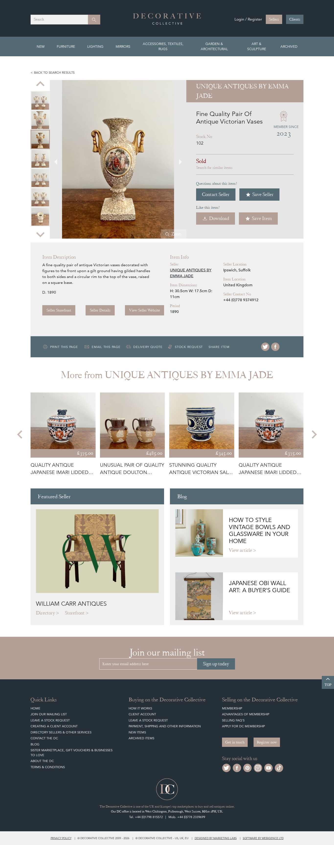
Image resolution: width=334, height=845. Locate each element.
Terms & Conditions (48, 767)
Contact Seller (216, 194)
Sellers (274, 19)
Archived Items (141, 738)
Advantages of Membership (245, 714)
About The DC (42, 761)
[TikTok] (279, 767)
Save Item (262, 218)
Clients (294, 19)
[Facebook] (275, 346)
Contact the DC (44, 738)
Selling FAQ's (233, 720)
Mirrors (123, 46)
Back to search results (54, 72)
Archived (288, 46)
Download (219, 218)
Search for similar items (214, 167)
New (41, 46)
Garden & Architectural (214, 46)
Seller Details (100, 310)
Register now (267, 742)
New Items (137, 732)
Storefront (75, 613)
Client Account (142, 714)
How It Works (140, 708)
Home (35, 708)
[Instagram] (258, 767)
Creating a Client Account (54, 726)
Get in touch (235, 742)
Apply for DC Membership (243, 726)
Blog (35, 744)
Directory (45, 613)
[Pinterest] (247, 767)
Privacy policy (61, 838)
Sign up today (216, 664)
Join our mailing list (49, 714)
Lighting (95, 46)
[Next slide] (40, 234)
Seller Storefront (58, 310)
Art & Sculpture (256, 46)
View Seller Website (144, 310)
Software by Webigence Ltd (263, 838)
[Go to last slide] (20, 434)
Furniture (66, 46)
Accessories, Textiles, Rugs (163, 46)
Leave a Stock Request (50, 720)
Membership (232, 708)
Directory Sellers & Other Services (61, 732)
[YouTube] (268, 767)
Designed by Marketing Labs (216, 838)
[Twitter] (265, 346)
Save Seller (263, 194)
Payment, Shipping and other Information (165, 726)
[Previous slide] (40, 84)
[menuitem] (40, 100)
